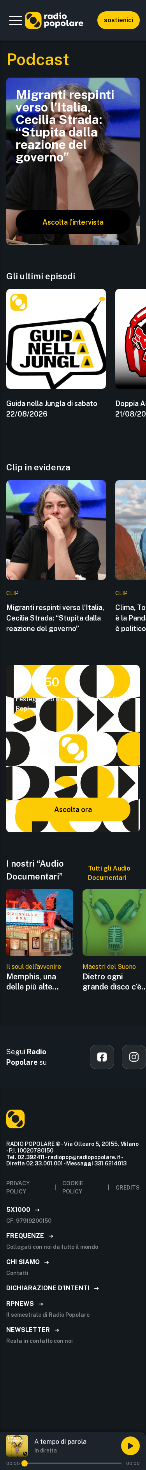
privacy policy (18, 1187)
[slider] (24, 1463)
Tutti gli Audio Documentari (109, 873)
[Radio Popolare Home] (54, 20)
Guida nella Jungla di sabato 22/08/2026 (51, 408)
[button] (15, 20)
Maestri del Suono (109, 966)
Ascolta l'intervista (73, 222)
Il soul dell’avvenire (33, 966)
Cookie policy (72, 1187)
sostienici (118, 20)
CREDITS (128, 1188)
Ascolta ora (73, 809)
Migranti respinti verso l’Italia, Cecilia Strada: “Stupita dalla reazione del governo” (55, 618)
